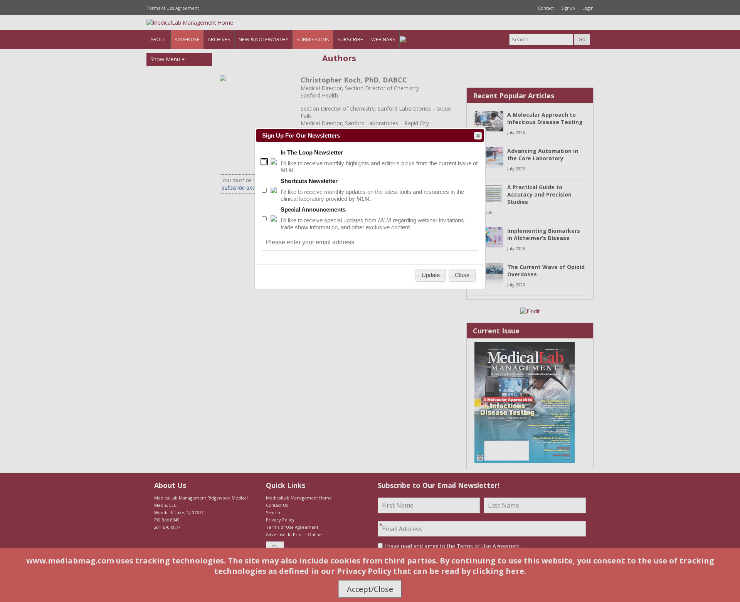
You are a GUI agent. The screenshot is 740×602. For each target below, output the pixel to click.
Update (431, 275)
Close (478, 136)
